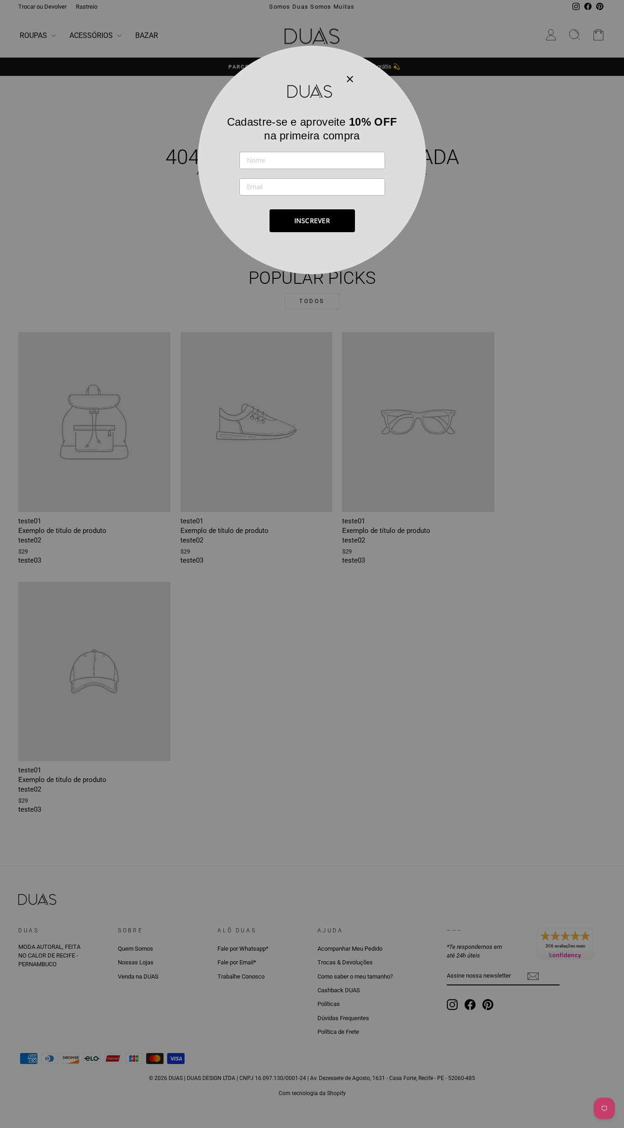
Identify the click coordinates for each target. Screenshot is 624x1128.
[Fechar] (350, 78)
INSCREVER (312, 220)
